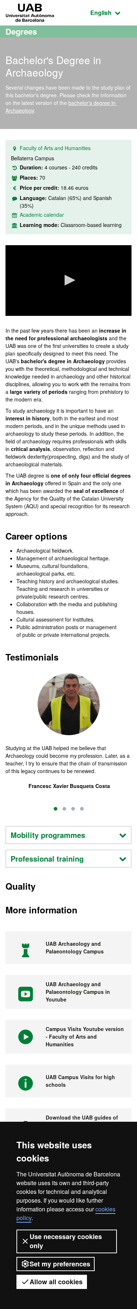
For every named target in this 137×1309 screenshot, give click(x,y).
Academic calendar (42, 214)
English (111, 12)
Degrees (21, 31)
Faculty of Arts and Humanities (55, 148)
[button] (69, 280)
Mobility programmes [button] (48, 835)
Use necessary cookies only (66, 1241)
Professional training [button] (47, 858)
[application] (68, 280)
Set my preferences (60, 1264)
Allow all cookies (56, 1281)
